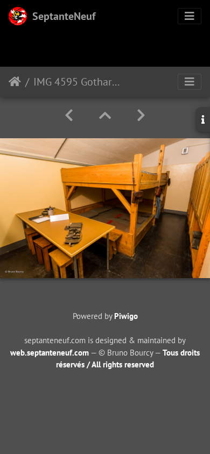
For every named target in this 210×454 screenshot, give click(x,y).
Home (15, 82)
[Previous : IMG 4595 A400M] (69, 115)
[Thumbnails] (105, 115)
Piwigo (126, 316)
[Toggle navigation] (189, 16)
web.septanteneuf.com (49, 352)
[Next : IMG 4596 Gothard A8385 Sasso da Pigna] (141, 115)
